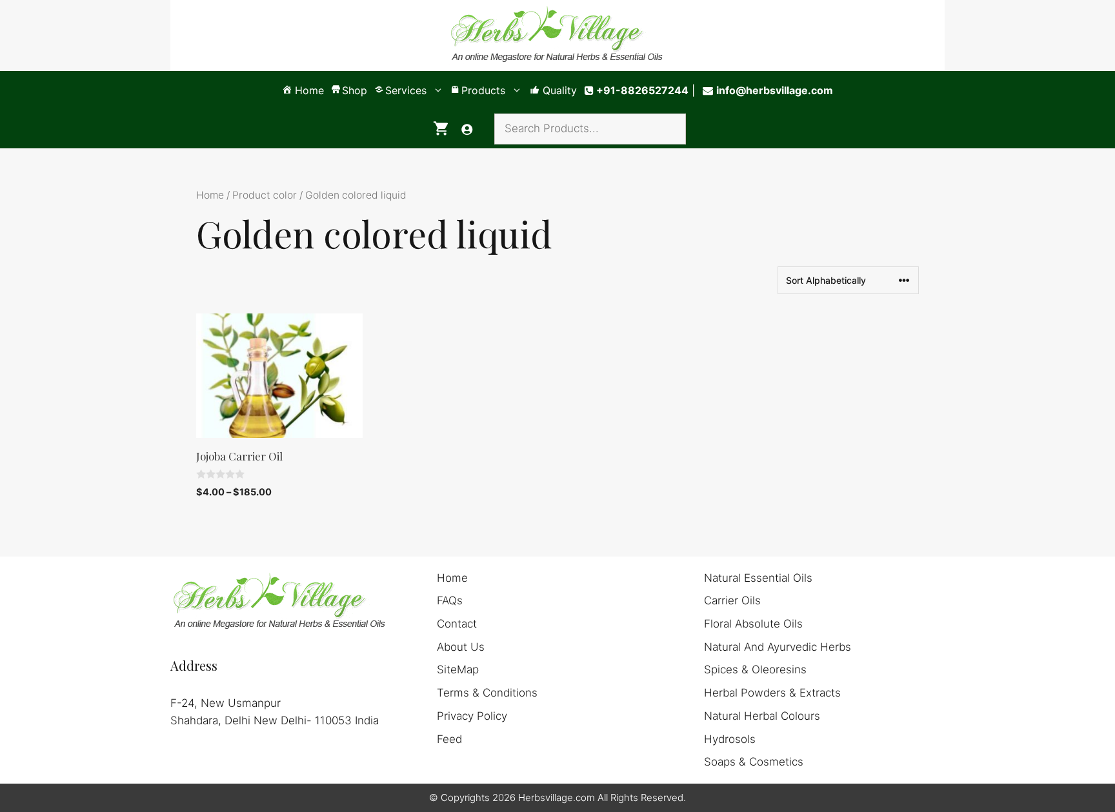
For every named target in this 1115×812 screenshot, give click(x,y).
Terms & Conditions (487, 692)
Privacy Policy (472, 715)
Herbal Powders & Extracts (772, 692)
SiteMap (458, 669)
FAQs (450, 600)
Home (210, 195)
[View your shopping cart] (440, 129)
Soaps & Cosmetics (753, 761)
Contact (457, 623)
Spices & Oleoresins (755, 669)
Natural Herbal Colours (762, 715)
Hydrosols (730, 739)
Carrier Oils (732, 600)
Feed (449, 739)
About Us (461, 646)
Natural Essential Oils (758, 577)
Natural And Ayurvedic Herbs (777, 646)
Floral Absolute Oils (753, 623)
